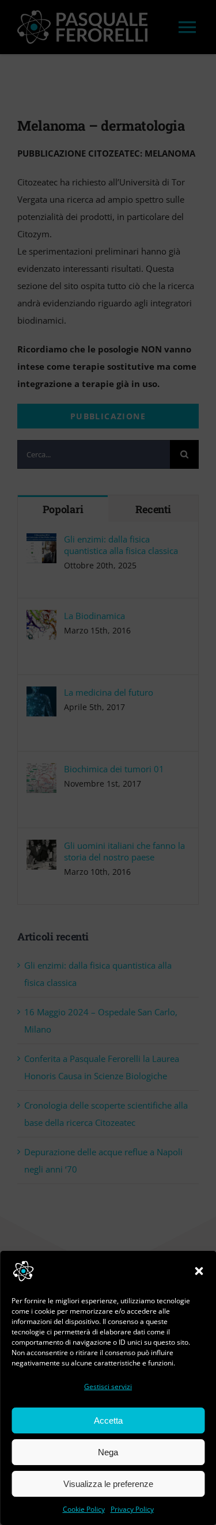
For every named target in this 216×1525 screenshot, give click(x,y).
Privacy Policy (132, 1509)
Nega (108, 1452)
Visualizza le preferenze (108, 1484)
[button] (198, 1271)
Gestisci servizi (108, 1386)
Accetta (108, 1420)
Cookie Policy (84, 1509)
